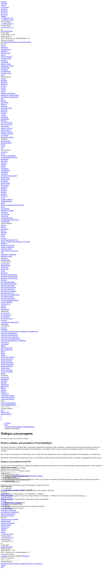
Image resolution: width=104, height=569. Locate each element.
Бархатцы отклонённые (9, 274)
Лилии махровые (7, 366)
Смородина (5, 393)
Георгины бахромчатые (9, 333)
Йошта (3, 388)
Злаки (3, 532)
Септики (4, 320)
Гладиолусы (5, 342)
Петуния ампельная (7, 285)
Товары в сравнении (35, 563)
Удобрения (4, 324)
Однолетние (5, 263)
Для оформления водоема (9, 219)
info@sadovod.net (7, 31)
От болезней (5, 313)
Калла (3, 351)
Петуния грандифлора (8, 291)
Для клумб (4, 216)
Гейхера (3, 165)
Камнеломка (5, 177)
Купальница (5, 185)
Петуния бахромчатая (8, 287)
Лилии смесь (5, 368)
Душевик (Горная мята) (9, 176)
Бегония (3, 328)
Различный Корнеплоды (9, 240)
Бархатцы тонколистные (9, 278)
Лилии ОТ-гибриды (8, 357)
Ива (2, 99)
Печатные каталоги (7, 515)
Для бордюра (5, 214)
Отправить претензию (8, 510)
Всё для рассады (6, 124)
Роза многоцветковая (8, 403)
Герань (3, 166)
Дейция (3, 89)
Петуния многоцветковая (9, 300)
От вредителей (6, 315)
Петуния (4, 280)
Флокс (3, 203)
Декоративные (6, 521)
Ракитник (4, 110)
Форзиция (4, 117)
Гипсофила (4, 168)
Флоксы (3, 307)
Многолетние (5, 265)
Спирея (3, 115)
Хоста (3, 207)
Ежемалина (5, 384)
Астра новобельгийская (9, 157)
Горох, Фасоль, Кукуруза (9, 251)
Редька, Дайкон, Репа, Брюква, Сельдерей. (15, 241)
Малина (3, 392)
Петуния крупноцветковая (10, 295)
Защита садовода (6, 128)
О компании (5, 494)
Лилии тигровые (6, 370)
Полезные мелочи (7, 133)
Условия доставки (7, 495)
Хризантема (5, 209)
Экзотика (4, 258)
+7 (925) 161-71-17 (7, 27)
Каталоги (4, 13)
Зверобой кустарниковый (9, 97)
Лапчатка (4, 106)
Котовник (4, 181)
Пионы (3, 530)
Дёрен (3, 91)
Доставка (4, 3)
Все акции (4, 14)
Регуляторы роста (7, 318)
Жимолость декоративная (9, 95)
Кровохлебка (5, 183)
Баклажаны (5, 229)
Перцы (3, 227)
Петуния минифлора (8, 298)
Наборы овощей (6, 256)
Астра (3, 154)
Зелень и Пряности (7, 247)
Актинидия (5, 377)
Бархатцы (4, 273)
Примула (4, 194)
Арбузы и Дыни (6, 249)
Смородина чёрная (7, 399)
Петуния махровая (7, 296)
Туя (2, 148)
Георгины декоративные (9, 335)
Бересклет (4, 84)
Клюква (3, 390)
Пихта (3, 144)
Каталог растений (7, 499)
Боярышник (5, 119)
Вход (2, 410)
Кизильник (5, 102)
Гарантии (4, 9)
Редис (3, 236)
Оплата (3, 5)
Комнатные (5, 269)
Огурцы (3, 238)
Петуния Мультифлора (9, 284)
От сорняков (5, 317)
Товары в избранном (20, 563)
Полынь (3, 192)
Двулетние (4, 267)
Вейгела (3, 121)
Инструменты (5, 130)
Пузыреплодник (6, 108)
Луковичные (5, 526)
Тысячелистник (6, 201)
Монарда (4, 188)
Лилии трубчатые (7, 372)
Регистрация (5, 412)
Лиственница (5, 141)
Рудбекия (4, 196)
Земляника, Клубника (8, 254)
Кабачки (4, 243)
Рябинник (4, 111)
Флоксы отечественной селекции (12, 205)
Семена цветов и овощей (9, 519)
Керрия (3, 100)
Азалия (3, 78)
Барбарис (4, 80)
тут (85, 496)
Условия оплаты (6, 497)
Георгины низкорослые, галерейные (13, 340)
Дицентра (4, 174)
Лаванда (4, 104)
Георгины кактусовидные (10, 337)
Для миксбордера (7, 218)
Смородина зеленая (7, 395)
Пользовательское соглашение (11, 503)
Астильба (4, 152)
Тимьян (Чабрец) (6, 199)
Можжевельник (6, 143)
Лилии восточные (7, 362)
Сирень (3, 113)
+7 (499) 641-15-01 (7, 18)
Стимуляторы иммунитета (10, 322)
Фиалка (3, 306)
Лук (2, 252)
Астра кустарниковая (8, 155)
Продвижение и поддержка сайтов (13, 490)
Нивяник (4, 190)
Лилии (3, 355)
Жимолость (5, 386)
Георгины (4, 329)
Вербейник (5, 159)
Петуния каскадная (7, 293)
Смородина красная (8, 397)
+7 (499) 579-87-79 (7, 24)
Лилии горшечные (7, 364)
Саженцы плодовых (8, 523)
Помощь (4, 2)
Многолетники (6, 525)
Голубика (4, 381)
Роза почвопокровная (8, 404)
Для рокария (5, 221)
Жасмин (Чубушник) (8, 93)
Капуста (3, 230)
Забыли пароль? (6, 414)
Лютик (3, 373)
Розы (6, 425)
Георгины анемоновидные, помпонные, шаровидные (19, 331)
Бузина (3, 88)
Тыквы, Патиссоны (7, 245)
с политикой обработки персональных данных (26, 476)
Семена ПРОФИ (6, 302)
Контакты (4, 11)
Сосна (3, 146)
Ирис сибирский (6, 350)
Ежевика (4, 383)
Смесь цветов (5, 304)
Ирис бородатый (6, 348)
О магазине (5, 7)
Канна (3, 353)
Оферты (3, 16)
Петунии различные (8, 282)
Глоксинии (4, 344)
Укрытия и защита (7, 137)
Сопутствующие (6, 122)
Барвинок (4, 82)
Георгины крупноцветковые (10, 339)
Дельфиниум (5, 170)
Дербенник (5, 172)
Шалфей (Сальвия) (7, 210)
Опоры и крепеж (6, 132)
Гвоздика (4, 163)
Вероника (4, 161)
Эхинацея (4, 212)
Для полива (5, 126)
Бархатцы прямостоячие (9, 276)
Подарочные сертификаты (10, 512)
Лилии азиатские (7, 359)
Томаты (3, 225)
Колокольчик (5, 179)
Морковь (4, 232)
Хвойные (4, 528)
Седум (3, 198)
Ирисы (3, 346)
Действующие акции (8, 514)
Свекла (3, 234)
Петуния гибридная (8, 289)
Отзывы (3, 501)
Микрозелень (5, 260)
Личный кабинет (7, 508)
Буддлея (3, 86)
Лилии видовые (6, 361)
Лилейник (4, 187)
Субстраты (4, 135)
